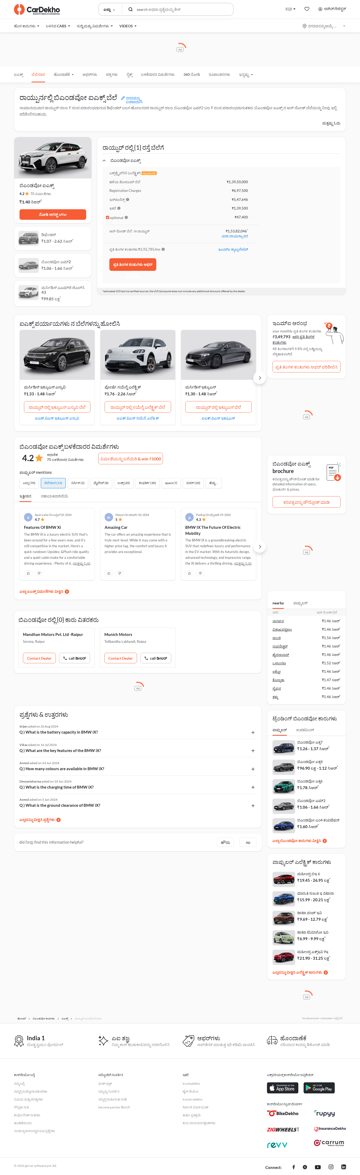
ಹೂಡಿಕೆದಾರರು (23, 1123)
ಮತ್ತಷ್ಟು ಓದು (331, 123)
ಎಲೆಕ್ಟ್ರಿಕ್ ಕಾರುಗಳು (309, 972)
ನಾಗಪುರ (278, 621)
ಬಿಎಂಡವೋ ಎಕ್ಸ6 (310, 781)
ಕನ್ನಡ (288, 9)
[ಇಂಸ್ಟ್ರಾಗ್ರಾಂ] (331, 1168)
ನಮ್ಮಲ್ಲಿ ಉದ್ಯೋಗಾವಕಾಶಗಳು (30, 1091)
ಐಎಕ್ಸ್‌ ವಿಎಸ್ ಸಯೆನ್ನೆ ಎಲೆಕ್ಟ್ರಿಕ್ (138, 418)
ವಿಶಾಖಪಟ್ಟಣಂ (282, 629)
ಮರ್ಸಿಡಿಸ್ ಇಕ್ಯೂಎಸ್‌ (200, 387)
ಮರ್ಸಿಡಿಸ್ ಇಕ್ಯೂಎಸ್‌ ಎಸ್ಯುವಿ (45, 387)
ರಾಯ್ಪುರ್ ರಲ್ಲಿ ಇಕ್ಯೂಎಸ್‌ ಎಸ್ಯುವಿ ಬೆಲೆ (57, 407)
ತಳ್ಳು (275, 697)
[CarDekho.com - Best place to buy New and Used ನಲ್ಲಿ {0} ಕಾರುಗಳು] (37, 9)
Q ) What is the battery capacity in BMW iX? (59, 732)
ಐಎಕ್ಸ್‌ (18, 74)
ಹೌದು (225, 842)
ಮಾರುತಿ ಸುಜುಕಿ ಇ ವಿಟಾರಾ (315, 893)
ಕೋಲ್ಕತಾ (278, 680)
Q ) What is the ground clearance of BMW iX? (60, 805)
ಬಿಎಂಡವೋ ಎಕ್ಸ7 (310, 742)
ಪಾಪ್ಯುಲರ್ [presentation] (300, 603)
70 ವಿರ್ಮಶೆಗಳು (40, 194)
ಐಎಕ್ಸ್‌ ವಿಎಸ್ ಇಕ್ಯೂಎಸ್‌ (218, 418)
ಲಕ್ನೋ (277, 671)
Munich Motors (118, 634)
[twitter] (305, 1168)
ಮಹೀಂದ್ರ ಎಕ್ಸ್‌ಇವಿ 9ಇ (312, 951)
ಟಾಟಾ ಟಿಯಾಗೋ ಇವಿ (312, 932)
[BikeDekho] (283, 1113)
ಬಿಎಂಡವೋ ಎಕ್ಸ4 (310, 761)
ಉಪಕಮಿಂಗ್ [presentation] (305, 730)
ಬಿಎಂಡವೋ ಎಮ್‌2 (311, 800)
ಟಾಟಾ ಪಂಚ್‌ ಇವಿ (309, 912)
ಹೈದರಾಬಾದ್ (281, 655)
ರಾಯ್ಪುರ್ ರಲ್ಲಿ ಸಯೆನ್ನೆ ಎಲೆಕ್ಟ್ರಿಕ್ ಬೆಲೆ (137, 407)
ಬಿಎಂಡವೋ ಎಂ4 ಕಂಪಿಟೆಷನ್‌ (318, 820)
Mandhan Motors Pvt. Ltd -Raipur (53, 634)
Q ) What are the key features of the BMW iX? (60, 750)
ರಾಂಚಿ (277, 638)
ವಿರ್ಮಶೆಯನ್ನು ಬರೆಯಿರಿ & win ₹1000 (130, 458)
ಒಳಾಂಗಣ (279, 663)
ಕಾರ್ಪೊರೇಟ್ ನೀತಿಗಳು (27, 1115)
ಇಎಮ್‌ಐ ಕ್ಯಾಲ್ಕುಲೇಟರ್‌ (233, 249)
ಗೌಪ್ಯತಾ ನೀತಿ (21, 1107)
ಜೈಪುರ (277, 688)
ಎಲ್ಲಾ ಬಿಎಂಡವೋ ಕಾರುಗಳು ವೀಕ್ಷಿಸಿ (297, 840)
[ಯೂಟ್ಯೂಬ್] (318, 1168)
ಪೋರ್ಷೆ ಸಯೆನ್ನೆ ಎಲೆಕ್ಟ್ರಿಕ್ (123, 387)
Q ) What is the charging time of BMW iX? (57, 787)
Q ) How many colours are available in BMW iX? (62, 768)
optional (116, 218)
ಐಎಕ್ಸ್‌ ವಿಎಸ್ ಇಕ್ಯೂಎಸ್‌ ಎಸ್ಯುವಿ (57, 418)
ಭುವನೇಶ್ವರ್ (280, 646)
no (248, 842)
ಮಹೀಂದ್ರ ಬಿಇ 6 (308, 874)
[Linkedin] (343, 1168)
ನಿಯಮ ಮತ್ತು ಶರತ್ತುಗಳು (28, 1099)
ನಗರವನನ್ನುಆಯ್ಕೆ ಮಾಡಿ (324, 26)
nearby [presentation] (278, 603)
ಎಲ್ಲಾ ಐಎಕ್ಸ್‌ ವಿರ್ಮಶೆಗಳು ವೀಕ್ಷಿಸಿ (41, 591)
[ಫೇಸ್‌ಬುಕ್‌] (294, 1168)
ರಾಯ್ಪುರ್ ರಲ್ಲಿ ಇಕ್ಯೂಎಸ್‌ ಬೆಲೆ (218, 407)
